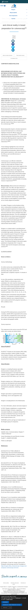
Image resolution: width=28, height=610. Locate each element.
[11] (7, 246)
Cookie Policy (9, 599)
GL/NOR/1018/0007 (6, 251)
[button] (2, 5)
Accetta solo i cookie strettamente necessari (12, 604)
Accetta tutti (5, 602)
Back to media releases (7, 55)
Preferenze (18, 598)
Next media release (20, 55)
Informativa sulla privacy (15, 582)
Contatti (6, 1)
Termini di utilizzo (6, 582)
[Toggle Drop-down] (7, 1)
